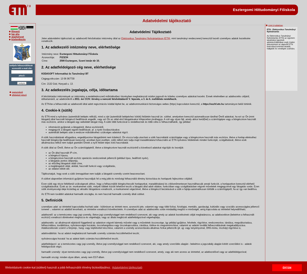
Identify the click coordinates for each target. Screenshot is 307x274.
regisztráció (17, 92)
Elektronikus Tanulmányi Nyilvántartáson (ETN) (145, 38)
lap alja (15, 34)
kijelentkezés (18, 39)
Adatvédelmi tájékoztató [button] (127, 267)
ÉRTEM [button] (287, 267)
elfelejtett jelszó (19, 95)
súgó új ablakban (275, 25)
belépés (22, 83)
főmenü (15, 31)
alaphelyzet (17, 36)
